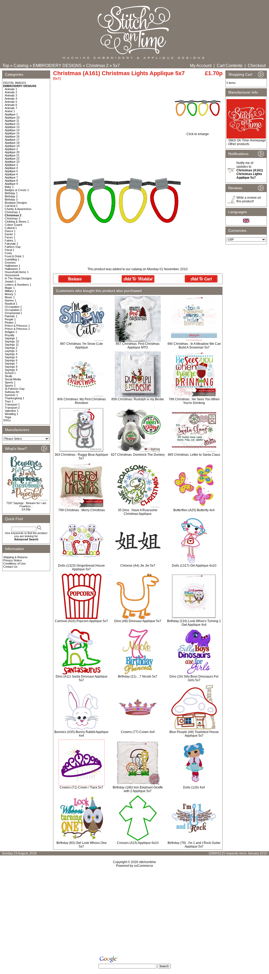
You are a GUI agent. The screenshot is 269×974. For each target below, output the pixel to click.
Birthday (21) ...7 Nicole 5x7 (137, 676)
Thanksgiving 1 (14, 398)
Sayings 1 (11, 338)
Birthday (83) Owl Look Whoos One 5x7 (81, 844)
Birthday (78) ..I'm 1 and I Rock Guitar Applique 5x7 (194, 844)
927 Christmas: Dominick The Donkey (138, 455)
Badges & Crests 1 (17, 190)
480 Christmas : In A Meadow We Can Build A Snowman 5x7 (194, 345)
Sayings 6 (11, 360)
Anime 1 (10, 111)
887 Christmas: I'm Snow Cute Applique (81, 345)
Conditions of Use (14, 563)
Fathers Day (13, 246)
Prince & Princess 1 (17, 325)
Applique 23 (12, 161)
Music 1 (10, 297)
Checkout (257, 65)
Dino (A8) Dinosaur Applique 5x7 (137, 621)
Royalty (9, 335)
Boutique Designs (16, 202)
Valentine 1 (11, 410)
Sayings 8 (11, 366)
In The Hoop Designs (18, 278)
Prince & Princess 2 (17, 328)
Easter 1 (10, 234)
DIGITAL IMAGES (14, 82)
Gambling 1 (12, 259)
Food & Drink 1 (14, 256)
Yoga (8, 417)
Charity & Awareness (18, 209)
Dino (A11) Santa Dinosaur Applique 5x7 (81, 678)
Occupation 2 (13, 309)
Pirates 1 (10, 322)
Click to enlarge (198, 134)
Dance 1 (10, 231)
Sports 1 (10, 382)
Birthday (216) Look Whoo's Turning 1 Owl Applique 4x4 (194, 623)
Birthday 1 (11, 193)
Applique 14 (12, 130)
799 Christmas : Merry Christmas (81, 510)
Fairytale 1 (11, 243)
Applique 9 (11, 183)
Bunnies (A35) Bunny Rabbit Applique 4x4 (81, 733)
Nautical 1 (11, 303)
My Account (200, 65)
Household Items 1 (17, 272)
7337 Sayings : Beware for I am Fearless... (26, 504)
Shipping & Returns (15, 557)
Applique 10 (12, 117)
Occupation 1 (13, 306)
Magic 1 (10, 287)
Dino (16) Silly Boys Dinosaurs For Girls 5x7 (194, 678)
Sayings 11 (12, 344)
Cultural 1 (11, 227)
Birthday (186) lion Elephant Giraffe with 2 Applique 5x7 (138, 789)
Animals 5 (11, 101)
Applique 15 (12, 133)
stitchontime (147, 862)
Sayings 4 (11, 354)
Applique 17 (12, 139)
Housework (12, 275)
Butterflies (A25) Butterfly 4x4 (194, 510)
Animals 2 (11, 92)
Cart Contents (229, 65)
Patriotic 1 (11, 316)
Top (5, 65)
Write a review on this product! (248, 199)
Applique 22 (12, 158)
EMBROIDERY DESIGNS (57, 65)
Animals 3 (11, 95)
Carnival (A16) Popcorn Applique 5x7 (81, 621)
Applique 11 (12, 120)
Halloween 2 (12, 268)
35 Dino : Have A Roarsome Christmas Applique (137, 512)
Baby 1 (9, 186)
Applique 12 (12, 123)
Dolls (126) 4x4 (194, 787)
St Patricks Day (15, 388)
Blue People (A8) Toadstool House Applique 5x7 (194, 733)
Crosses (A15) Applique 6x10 (138, 843)
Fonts (8, 253)
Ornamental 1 (13, 313)
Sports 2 (10, 385)
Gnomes (10, 262)
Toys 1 (9, 401)
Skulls (8, 376)
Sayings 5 (11, 357)
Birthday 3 (11, 199)
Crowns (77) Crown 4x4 (138, 732)
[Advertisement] (134, 913)
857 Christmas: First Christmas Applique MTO (137, 345)
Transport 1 (12, 404)
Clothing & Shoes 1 (17, 221)
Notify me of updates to (249, 170)
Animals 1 (11, 89)
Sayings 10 (12, 341)
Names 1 (10, 300)
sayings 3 (11, 350)
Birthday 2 (11, 196)
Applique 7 (11, 177)
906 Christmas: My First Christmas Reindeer (81, 401)
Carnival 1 (11, 205)
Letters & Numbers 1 (18, 284)
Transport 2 (12, 407)
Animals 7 (11, 108)
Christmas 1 (12, 212)
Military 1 (10, 291)
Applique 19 (12, 145)
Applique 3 (11, 164)
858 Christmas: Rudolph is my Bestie (137, 399)
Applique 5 (11, 171)
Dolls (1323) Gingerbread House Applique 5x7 (81, 567)
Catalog (21, 65)
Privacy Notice (12, 560)
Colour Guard (13, 224)
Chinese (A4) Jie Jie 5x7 (137, 565)
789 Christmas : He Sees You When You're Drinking (194, 401)
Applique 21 (12, 155)
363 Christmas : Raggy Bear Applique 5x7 (81, 456)
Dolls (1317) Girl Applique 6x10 (194, 565)
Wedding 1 (11, 414)
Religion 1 (11, 332)
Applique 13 (12, 127)
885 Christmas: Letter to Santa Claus (194, 455)
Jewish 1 (10, 281)
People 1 (10, 319)
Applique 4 (11, 168)
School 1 (10, 373)
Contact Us (10, 566)
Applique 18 (12, 142)
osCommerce (143, 866)
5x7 (116, 65)
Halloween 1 (12, 265)
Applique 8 (11, 180)
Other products (238, 144)
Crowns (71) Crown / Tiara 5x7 (81, 787)
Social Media (13, 379)
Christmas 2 (97, 65)
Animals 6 (11, 104)
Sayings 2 (11, 347)
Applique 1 (11, 114)
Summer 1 (11, 395)
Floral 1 (9, 250)
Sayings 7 (11, 363)
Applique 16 (12, 136)
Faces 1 (10, 237)
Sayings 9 (11, 369)
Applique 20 (12, 152)
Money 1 (10, 294)
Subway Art (12, 391)
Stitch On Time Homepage (247, 140)
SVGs (7, 420)
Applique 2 (11, 149)
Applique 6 (11, 174)
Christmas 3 (12, 218)
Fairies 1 (10, 240)
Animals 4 (11, 98)
